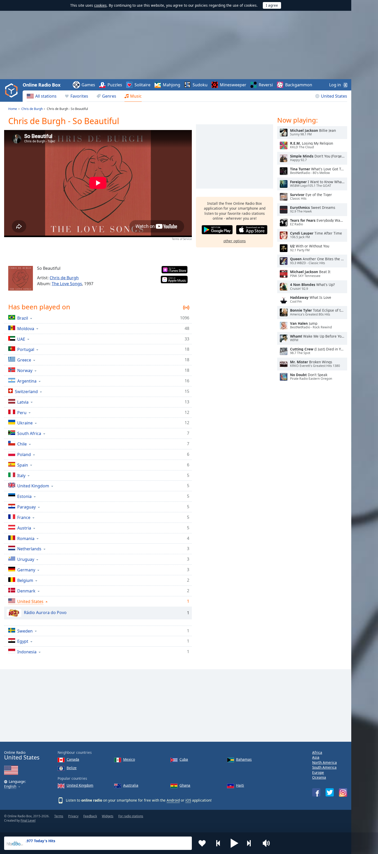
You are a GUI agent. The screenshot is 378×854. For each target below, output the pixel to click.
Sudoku (200, 85)
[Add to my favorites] (202, 843)
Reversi (266, 85)
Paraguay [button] (26, 506)
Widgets (107, 816)
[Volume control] (267, 843)
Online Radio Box (41, 85)
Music (136, 96)
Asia (315, 757)
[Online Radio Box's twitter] (330, 792)
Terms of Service (182, 239)
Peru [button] (21, 412)
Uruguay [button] (25, 559)
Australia (130, 785)
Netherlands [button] (29, 548)
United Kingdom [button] (33, 485)
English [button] (10, 786)
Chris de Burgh (64, 278)
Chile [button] (22, 444)
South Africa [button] (29, 433)
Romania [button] (25, 538)
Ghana (184, 785)
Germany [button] (26, 569)
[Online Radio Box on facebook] (316, 792)
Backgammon (298, 85)
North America (324, 762)
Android (173, 800)
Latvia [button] (23, 402)
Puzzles (114, 85)
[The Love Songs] (20, 278)
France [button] (23, 517)
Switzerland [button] (26, 391)
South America (324, 767)
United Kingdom (80, 785)
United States (334, 96)
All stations (46, 96)
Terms (58, 816)
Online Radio (21, 755)
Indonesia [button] (27, 651)
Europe (318, 772)
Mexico (129, 759)
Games (88, 85)
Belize (72, 767)
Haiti (240, 785)
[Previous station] (218, 843)
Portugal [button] (25, 349)
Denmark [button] (26, 590)
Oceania (319, 777)
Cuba (183, 759)
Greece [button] (24, 360)
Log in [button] (335, 85)
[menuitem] (42, 96)
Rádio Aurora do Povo (45, 612)
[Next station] (251, 843)
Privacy (73, 816)
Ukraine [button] (25, 422)
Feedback (90, 816)
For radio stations (130, 816)
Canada (73, 759)
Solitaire (142, 85)
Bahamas (244, 759)
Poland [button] (24, 454)
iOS (188, 800)
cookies (100, 5)
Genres (109, 96)
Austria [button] (24, 528)
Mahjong (171, 85)
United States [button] (30, 601)
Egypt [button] (22, 641)
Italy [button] (21, 475)
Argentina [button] (27, 381)
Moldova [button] (25, 328)
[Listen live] (283, 132)
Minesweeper (233, 85)
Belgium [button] (25, 580)
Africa (317, 752)
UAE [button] (21, 339)
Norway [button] (24, 370)
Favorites (79, 96)
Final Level (28, 820)
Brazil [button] (22, 318)
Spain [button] (22, 465)
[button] (234, 843)
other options (234, 240)
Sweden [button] (25, 631)
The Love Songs (67, 283)
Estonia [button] (24, 496)
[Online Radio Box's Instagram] (343, 792)
